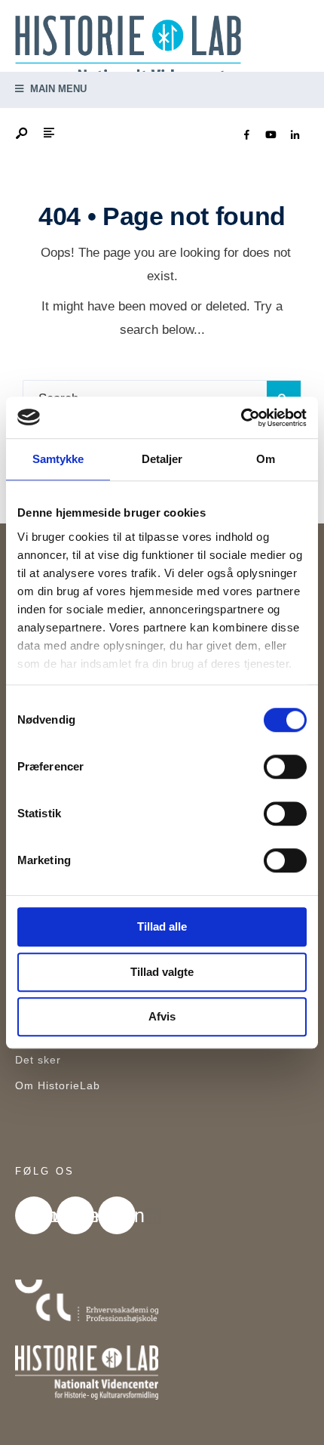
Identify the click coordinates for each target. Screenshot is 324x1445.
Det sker (38, 1060)
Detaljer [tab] (162, 458)
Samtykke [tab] (58, 458)
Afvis (162, 1016)
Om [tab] (265, 458)
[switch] (285, 767)
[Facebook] (246, 135)
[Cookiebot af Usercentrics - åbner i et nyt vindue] (241, 418)
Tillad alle (162, 926)
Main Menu (57, 88)
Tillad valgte (162, 971)
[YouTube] (270, 135)
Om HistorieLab (57, 1085)
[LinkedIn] (295, 135)
